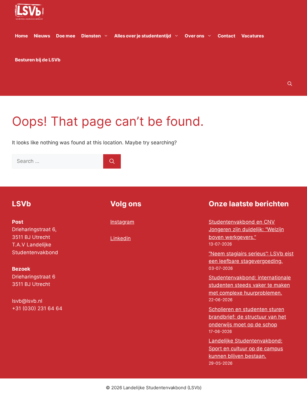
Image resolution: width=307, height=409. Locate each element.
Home (21, 36)
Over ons (194, 36)
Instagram (122, 222)
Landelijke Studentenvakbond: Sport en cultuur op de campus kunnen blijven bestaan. (246, 348)
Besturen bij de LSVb (38, 60)
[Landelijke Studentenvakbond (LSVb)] (29, 12)
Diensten (91, 36)
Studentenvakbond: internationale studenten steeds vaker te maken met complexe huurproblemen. (250, 285)
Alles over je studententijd (142, 36)
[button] (290, 84)
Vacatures (252, 36)
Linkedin (120, 238)
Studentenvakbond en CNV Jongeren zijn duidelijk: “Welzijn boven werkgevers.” (246, 229)
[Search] (112, 161)
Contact (226, 36)
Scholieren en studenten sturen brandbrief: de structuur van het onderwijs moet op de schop (247, 317)
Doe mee (65, 36)
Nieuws (42, 36)
